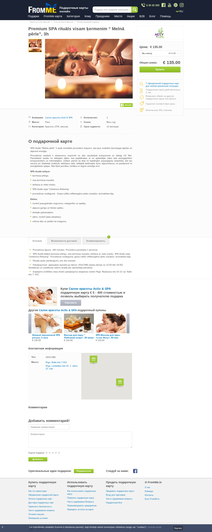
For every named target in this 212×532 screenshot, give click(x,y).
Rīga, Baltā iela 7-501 (56, 362)
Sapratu (178, 528)
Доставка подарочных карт (41, 502)
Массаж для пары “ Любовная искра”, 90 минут (79, 336)
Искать (134, 10)
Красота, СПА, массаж (40, 22)
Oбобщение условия (38, 518)
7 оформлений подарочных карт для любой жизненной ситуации (162, 84)
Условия (37, 241)
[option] (35, 46)
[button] (93, 360)
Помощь (165, 16)
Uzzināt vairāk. (155, 527)
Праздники (103, 16)
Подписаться (84, 471)
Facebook (137, 471)
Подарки (33, 16)
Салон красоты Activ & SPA (58, 117)
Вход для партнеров (115, 495)
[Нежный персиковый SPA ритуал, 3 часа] (47, 332)
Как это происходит (37, 491)
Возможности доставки (64, 241)
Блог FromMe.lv (152, 499)
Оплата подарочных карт (40, 499)
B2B (142, 16)
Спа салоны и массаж (63, 22)
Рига (47, 122)
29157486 (51, 357)
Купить (160, 69)
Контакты (149, 495)
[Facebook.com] (126, 104)
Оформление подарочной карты (43, 495)
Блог (152, 16)
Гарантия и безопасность (40, 506)
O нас (147, 487)
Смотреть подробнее (71, 303)
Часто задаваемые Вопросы (80, 502)
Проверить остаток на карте (80, 509)
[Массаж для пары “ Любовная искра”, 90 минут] (79, 332)
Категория (73, 16)
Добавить (37, 459)
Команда (149, 491)
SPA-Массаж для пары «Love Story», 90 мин (108, 336)
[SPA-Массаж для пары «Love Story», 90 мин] (111, 332)
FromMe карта (53, 16)
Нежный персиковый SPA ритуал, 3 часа (46, 336)
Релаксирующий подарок (88, 22)
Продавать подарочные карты (120, 491)
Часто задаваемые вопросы (41, 510)
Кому (88, 16)
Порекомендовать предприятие (82, 505)
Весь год (111, 122)
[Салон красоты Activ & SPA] (42, 305)
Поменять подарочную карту (80, 498)
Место (118, 16)
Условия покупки (36, 514)
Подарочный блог (114, 502)
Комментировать (97, 239)
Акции (131, 16)
